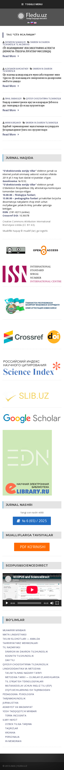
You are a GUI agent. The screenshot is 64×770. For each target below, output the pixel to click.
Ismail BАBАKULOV (13, 98)
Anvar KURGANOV (13, 122)
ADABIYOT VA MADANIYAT (18, 707)
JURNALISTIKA (11, 702)
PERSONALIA (12, 736)
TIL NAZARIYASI (11, 647)
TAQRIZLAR (11, 728)
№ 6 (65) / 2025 (33, 520)
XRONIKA (10, 732)
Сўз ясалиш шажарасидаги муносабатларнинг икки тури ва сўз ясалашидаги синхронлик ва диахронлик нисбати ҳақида (32, 78)
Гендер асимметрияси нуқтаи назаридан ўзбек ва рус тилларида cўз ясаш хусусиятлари (30, 103)
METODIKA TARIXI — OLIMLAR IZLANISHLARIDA (32, 677)
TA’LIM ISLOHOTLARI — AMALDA (21, 638)
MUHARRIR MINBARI (14, 630)
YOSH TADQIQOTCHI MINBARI (20, 711)
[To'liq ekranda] (57, 603)
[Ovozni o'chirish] (51, 603)
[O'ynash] (7, 603)
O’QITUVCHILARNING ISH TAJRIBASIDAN (27, 689)
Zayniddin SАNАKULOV (15, 42)
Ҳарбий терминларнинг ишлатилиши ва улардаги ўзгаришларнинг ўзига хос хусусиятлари (31, 127)
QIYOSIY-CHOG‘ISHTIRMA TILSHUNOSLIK (43, 98)
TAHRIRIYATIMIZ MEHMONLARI (20, 643)
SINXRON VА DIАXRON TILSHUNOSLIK (42, 122)
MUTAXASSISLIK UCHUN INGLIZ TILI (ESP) (28, 685)
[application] (32, 589)
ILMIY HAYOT (10, 719)
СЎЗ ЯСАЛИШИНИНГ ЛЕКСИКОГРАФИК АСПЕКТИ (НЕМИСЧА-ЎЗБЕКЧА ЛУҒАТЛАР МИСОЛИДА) (29, 49)
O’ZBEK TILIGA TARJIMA (18, 724)
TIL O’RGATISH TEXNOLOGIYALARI (24, 681)
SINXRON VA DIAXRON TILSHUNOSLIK (26, 651)
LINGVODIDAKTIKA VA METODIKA (22, 668)
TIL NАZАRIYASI (22, 44)
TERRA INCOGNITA (15, 715)
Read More (9, 56)
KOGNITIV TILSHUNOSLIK (19, 655)
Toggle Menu (33, 4)
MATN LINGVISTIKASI (15, 634)
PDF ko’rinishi (31, 547)
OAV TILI (10, 660)
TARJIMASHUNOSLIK (14, 698)
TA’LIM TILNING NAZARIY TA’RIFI (23, 672)
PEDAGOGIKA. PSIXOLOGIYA (18, 694)
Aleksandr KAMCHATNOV (16, 68)
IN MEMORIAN (13, 741)
